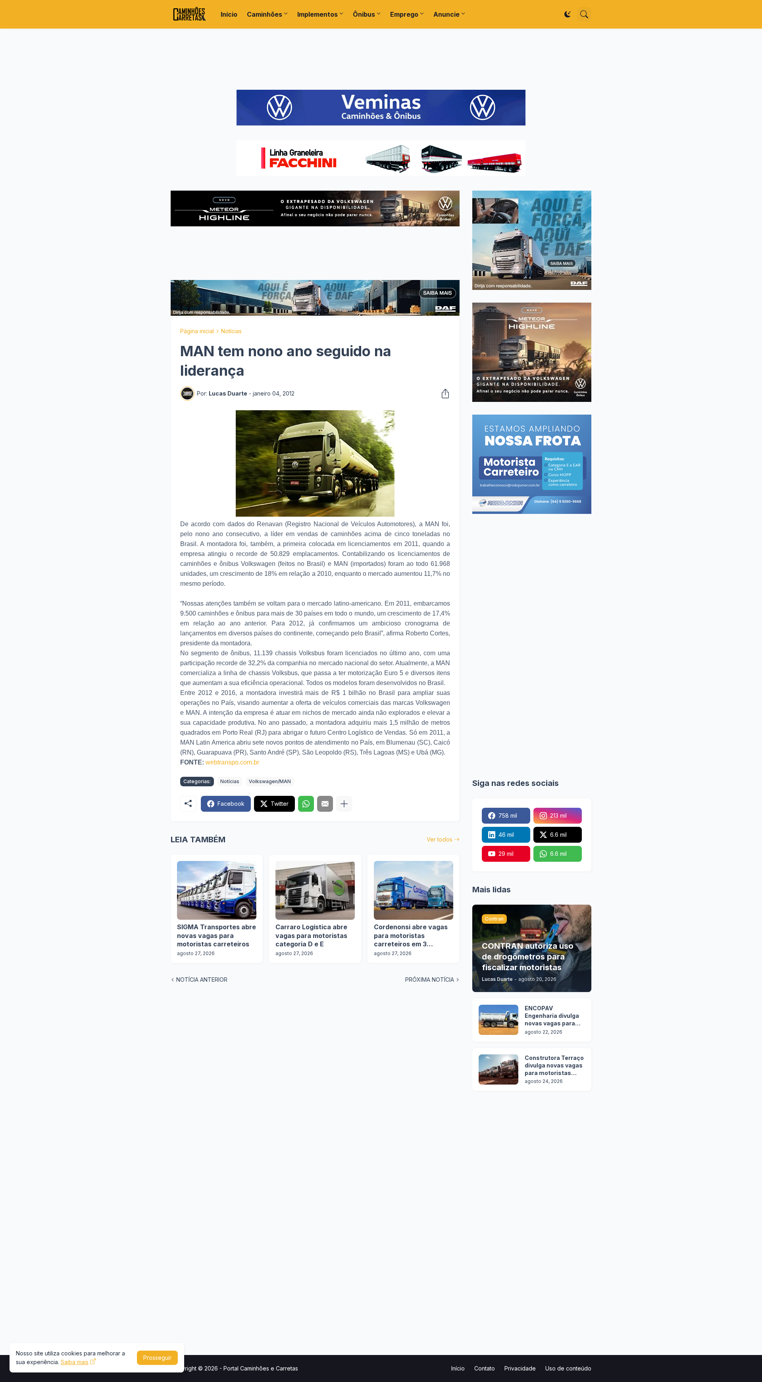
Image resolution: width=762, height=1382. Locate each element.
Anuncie (446, 14)
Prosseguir (157, 1357)
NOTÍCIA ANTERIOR (201, 979)
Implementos (317, 14)
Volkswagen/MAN (270, 781)
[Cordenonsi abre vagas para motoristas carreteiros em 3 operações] (413, 890)
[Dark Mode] (567, 14)
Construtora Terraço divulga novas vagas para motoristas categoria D (554, 1065)
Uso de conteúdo (568, 1368)
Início (229, 14)
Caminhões (264, 14)
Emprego (404, 14)
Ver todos (439, 839)
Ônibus (364, 14)
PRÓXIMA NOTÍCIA (429, 979)
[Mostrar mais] (344, 804)
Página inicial (197, 331)
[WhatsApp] (306, 804)
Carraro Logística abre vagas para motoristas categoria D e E (311, 935)
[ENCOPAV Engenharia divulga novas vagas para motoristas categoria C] (498, 1020)
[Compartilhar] (443, 393)
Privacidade (520, 1368)
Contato (484, 1368)
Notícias (231, 331)
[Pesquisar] (584, 14)
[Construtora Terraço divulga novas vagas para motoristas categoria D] (498, 1069)
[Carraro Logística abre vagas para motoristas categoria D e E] (315, 890)
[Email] (325, 804)
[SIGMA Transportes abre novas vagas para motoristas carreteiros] (216, 890)
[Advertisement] (381, 59)
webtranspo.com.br (232, 762)
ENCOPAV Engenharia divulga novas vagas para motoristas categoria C (552, 1016)
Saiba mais (75, 1362)
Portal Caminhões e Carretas (260, 1368)
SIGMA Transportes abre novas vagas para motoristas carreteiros (216, 935)
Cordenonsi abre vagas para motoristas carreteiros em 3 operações (411, 936)
